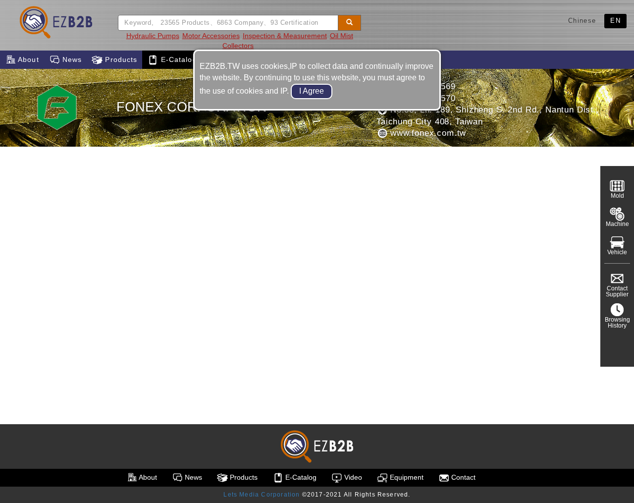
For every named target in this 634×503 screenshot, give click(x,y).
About (27, 59)
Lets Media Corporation (261, 494)
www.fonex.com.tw (426, 133)
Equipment (405, 477)
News (71, 59)
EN (615, 20)
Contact (462, 477)
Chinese (582, 20)
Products (120, 59)
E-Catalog (177, 59)
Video (352, 477)
